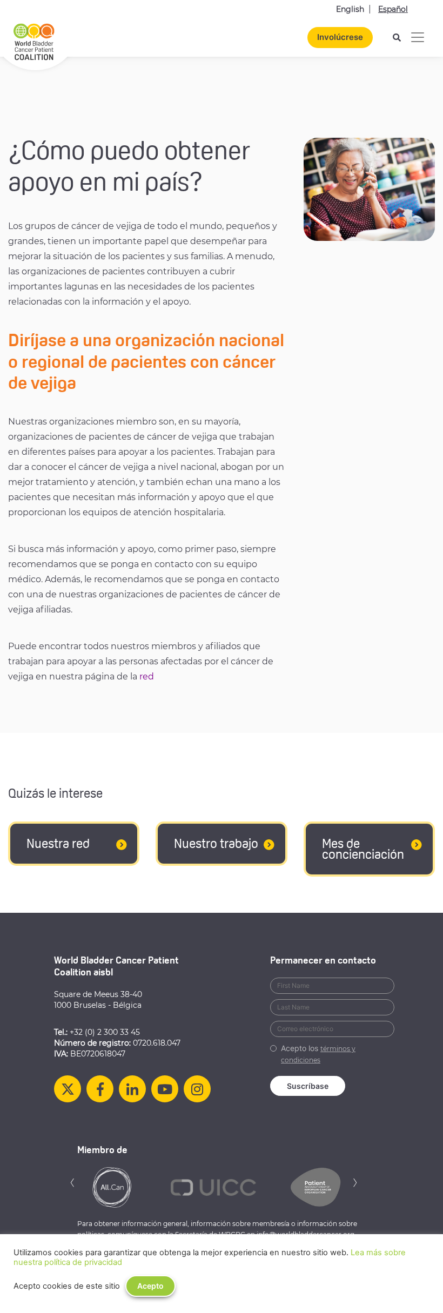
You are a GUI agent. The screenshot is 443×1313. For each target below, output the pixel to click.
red (146, 676)
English (350, 9)
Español (393, 9)
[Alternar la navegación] (417, 37)
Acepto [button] (150, 1285)
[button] (72, 1181)
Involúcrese (340, 37)
